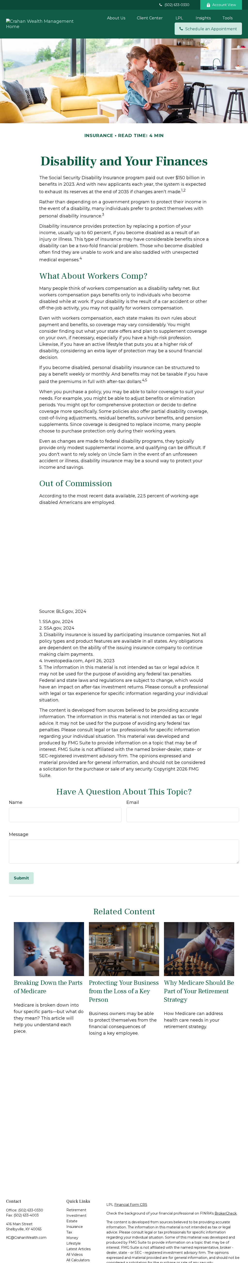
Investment (76, 1215)
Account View (224, 5)
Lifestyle (73, 1243)
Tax (69, 1232)
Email (132, 802)
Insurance (74, 1226)
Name (15, 802)
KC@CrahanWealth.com (26, 1237)
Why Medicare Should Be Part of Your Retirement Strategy (199, 991)
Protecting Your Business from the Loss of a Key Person (124, 991)
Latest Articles (78, 1249)
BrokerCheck (226, 1213)
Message (18, 834)
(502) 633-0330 (176, 5)
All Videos (74, 1254)
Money (72, 1238)
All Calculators (78, 1260)
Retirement (76, 1210)
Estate (72, 1221)
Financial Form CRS (130, 1204)
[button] (116, 18)
